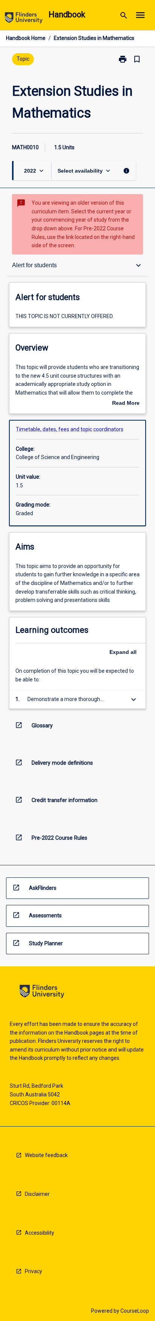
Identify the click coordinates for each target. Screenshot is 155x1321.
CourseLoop (134, 1311)
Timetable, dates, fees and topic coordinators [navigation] (69, 429)
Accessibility (39, 1233)
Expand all (123, 652)
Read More (126, 403)
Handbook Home (26, 38)
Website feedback (46, 1155)
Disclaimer (37, 1194)
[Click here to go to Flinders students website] (24, 19)
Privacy (33, 1271)
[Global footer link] (42, 992)
